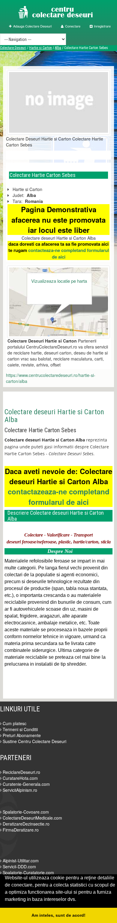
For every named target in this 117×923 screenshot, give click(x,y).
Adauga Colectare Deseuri (32, 26)
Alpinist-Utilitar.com (20, 861)
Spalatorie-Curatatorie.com (28, 872)
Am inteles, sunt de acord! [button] (59, 915)
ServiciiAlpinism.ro (19, 790)
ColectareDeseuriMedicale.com (32, 818)
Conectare (72, 26)
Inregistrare (102, 26)
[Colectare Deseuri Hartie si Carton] (59, 102)
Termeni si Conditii (20, 729)
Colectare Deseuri (13, 48)
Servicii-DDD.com (19, 866)
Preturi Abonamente (21, 735)
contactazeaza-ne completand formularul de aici (59, 496)
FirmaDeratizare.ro (20, 830)
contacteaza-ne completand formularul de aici (68, 253)
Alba (58, 48)
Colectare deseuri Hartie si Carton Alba (54, 416)
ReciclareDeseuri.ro (21, 772)
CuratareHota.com (20, 778)
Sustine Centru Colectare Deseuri (34, 741)
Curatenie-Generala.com (26, 784)
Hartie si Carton (40, 48)
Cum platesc (14, 723)
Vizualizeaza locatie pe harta (59, 281)
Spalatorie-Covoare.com (25, 812)
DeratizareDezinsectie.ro (26, 824)
